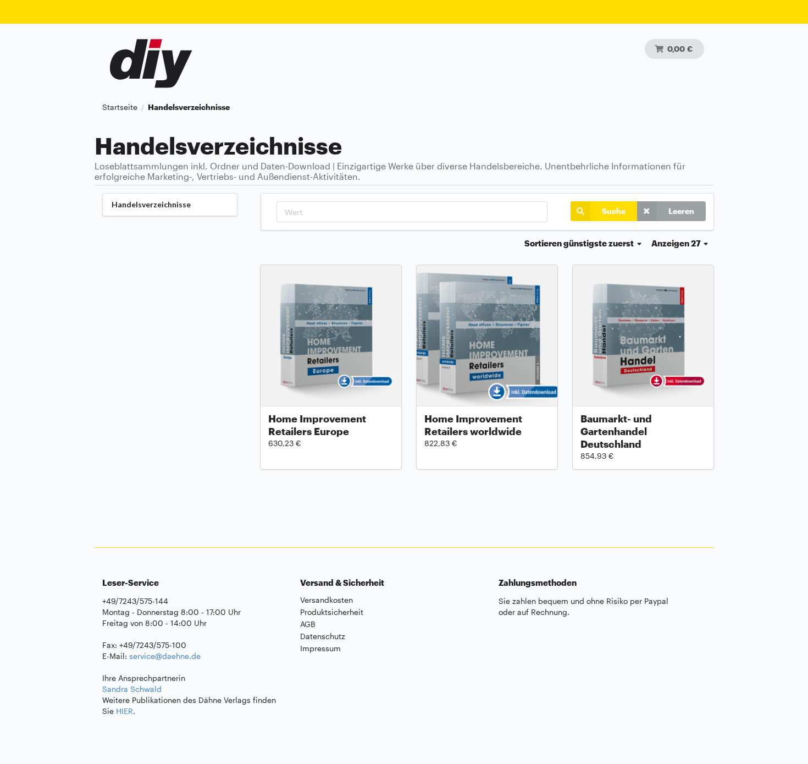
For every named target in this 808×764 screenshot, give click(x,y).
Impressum (320, 648)
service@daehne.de (165, 656)
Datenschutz (322, 636)
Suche (614, 211)
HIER (124, 711)
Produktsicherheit (331, 612)
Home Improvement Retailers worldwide (473, 425)
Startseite (119, 107)
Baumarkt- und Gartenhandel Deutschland (616, 431)
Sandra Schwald (132, 689)
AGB (308, 624)
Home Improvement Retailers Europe (317, 425)
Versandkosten (326, 600)
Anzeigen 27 (676, 243)
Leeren (681, 211)
